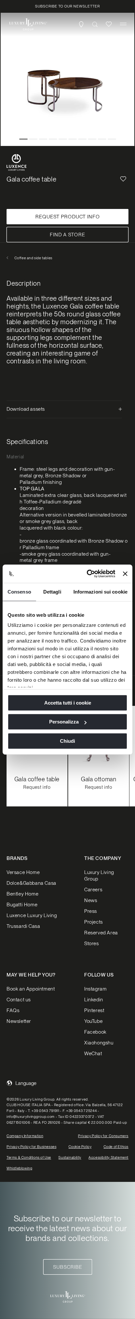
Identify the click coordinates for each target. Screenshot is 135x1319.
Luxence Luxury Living (32, 915)
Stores (91, 943)
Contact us (19, 1000)
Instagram (95, 989)
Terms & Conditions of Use (29, 1157)
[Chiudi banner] (125, 573)
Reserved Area (101, 933)
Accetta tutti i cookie (67, 703)
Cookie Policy (80, 1146)
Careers (93, 890)
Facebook (95, 1032)
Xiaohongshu (99, 1043)
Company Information (25, 1136)
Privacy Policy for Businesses (31, 1146)
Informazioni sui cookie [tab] (100, 592)
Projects (93, 922)
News (90, 900)
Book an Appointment (31, 989)
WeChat (93, 1054)
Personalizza (64, 721)
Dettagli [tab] (52, 592)
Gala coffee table (37, 779)
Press (90, 911)
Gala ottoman (98, 779)
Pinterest (94, 1010)
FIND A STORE (67, 235)
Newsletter (19, 1021)
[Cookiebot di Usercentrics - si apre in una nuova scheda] (87, 573)
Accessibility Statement (108, 1157)
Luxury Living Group (99, 875)
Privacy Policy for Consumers (103, 1136)
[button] (123, 24)
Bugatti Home (22, 905)
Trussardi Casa (23, 926)
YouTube (93, 1021)
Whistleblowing (19, 1168)
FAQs (13, 1010)
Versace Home (23, 872)
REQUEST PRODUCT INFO (67, 217)
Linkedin (93, 1000)
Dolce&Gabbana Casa (31, 883)
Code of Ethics (116, 1146)
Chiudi (67, 741)
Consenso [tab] (19, 592)
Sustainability (69, 1157)
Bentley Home (22, 894)
